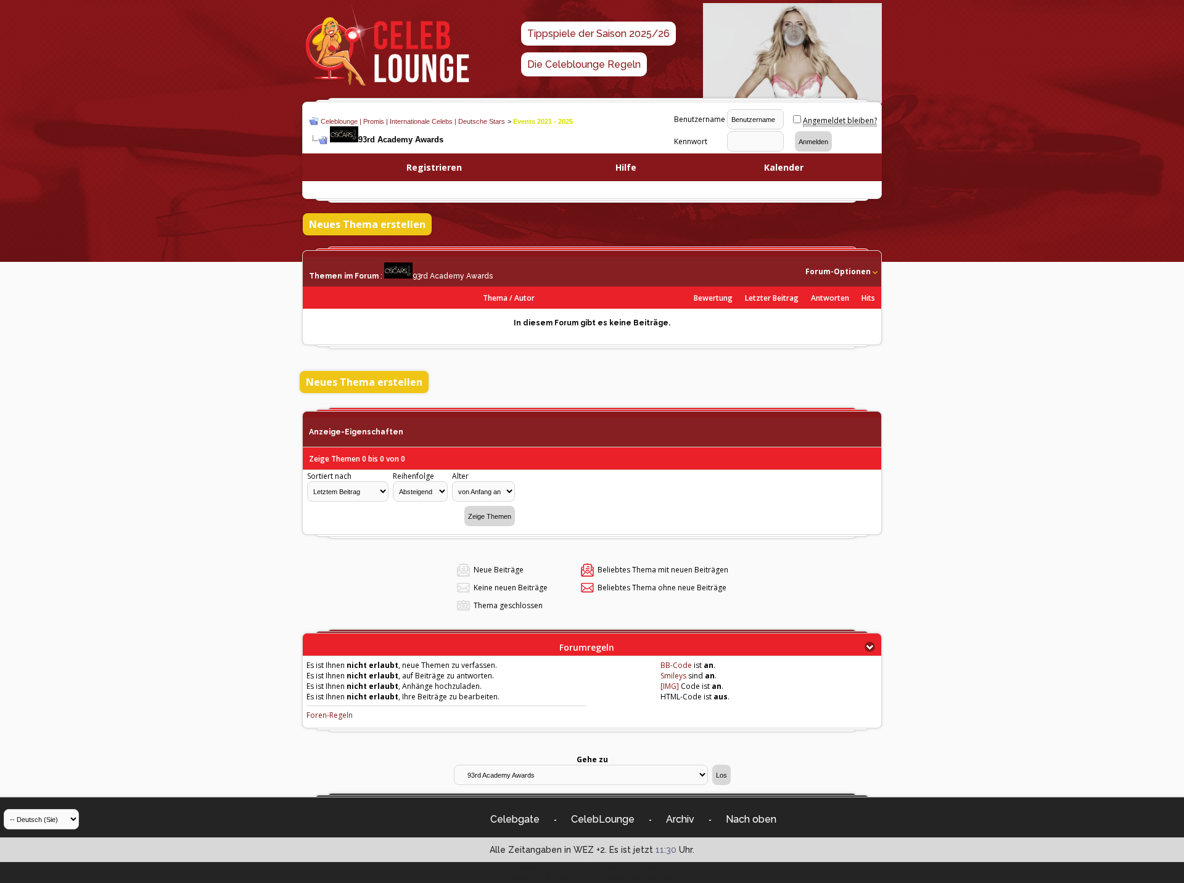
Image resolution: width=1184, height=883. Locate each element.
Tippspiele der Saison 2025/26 (598, 33)
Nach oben (751, 819)
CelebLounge (603, 819)
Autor (524, 298)
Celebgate (515, 819)
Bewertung (713, 298)
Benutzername (699, 119)
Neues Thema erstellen (367, 224)
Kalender (784, 167)
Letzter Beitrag (772, 298)
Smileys (673, 675)
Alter (460, 476)
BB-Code (676, 665)
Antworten (830, 298)
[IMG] (669, 686)
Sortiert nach (329, 476)
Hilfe (625, 167)
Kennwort (690, 141)
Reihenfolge (413, 476)
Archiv (680, 819)
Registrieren (434, 167)
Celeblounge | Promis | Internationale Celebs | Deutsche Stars (413, 121)
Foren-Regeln (329, 715)
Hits (868, 298)
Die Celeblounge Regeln (584, 64)
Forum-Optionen (838, 271)
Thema (495, 298)
